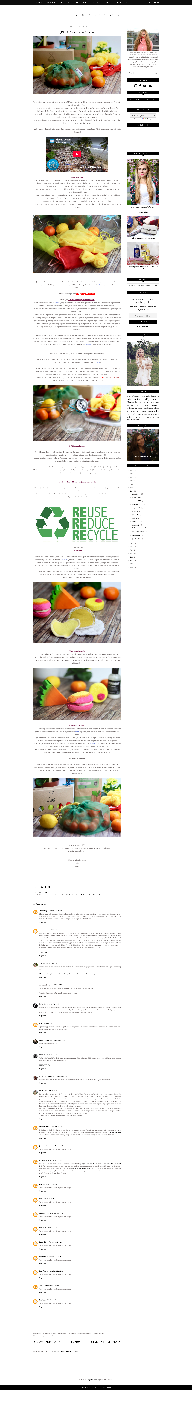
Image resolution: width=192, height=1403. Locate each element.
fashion (143, 411)
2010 (132, 567)
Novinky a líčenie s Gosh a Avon (142, 528)
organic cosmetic (153, 414)
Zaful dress (143, 340)
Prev (130, 444)
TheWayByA (43, 952)
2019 (132, 488)
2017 (132, 543)
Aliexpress (135, 396)
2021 (132, 481)
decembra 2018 (137, 494)
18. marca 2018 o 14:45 (55, 911)
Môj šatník (151, 399)
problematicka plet (133, 420)
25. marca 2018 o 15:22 (50, 1055)
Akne (129, 396)
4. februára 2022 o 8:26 (54, 1242)
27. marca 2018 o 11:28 (60, 1076)
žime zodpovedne (95, 895)
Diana (41, 1023)
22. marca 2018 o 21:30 (51, 1004)
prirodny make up (152, 417)
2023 (132, 474)
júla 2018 (135, 511)
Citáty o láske (143, 212)
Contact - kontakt (101, 3)
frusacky (89, 344)
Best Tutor (42, 1271)
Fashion (51, 3)
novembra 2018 (137, 497)
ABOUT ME (122, 3)
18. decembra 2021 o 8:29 (51, 1184)
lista (61, 895)
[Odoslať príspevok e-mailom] (45, 892)
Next (156, 444)
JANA (41, 1004)
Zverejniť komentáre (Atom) (65, 1352)
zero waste (81, 895)
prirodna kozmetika (136, 417)
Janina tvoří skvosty (46, 1076)
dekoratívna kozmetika (137, 408)
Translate (150, 119)
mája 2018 (135, 518)
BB (40, 1091)
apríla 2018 (136, 521)
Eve (40, 1228)
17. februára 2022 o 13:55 (55, 1271)
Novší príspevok (48, 1341)
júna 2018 (135, 515)
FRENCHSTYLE (44, 1065)
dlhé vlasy (136, 411)
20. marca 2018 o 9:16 (50, 963)
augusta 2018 (136, 508)
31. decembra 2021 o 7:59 (55, 1213)
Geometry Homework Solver (81, 1168)
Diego (41, 1199)
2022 (132, 477)
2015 (132, 550)
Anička (41, 930)
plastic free (69, 895)
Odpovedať (42, 922)
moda (139, 414)
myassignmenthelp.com (90, 1164)
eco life (45, 895)
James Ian (42, 1146)
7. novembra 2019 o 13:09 (54, 1146)
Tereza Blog (43, 911)
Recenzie (132, 402)
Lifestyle (79, 3)
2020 (132, 484)
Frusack (57, 302)
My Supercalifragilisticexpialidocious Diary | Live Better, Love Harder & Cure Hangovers (68, 974)
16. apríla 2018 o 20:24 (49, 1091)
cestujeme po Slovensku (137, 405)
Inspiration (155, 396)
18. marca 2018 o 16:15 (52, 930)
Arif (40, 1286)
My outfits (134, 399)
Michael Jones (44, 1126)
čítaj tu (100, 285)
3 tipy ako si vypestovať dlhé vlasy (143, 207)
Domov (38, 3)
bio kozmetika (153, 402)
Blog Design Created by (96, 1387)
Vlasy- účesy (142, 403)
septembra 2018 (137, 504)
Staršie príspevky (104, 1341)
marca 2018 (136, 525)
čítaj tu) (65, 559)
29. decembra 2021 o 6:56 (52, 1199)
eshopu (92, 743)
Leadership (42, 1242)
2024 (132, 470)
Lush (77, 731)
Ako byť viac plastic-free (139, 531)
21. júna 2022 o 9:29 (53, 1300)
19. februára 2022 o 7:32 (51, 1286)
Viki (40, 963)
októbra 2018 (136, 501)
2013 (132, 557)
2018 (132, 491)
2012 (132, 560)
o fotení (144, 414)
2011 (131, 564)
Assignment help (115, 1132)
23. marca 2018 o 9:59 (51, 1023)
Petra (41, 1055)
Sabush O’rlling (44, 1040)
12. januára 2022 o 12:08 (50, 1228)
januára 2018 (136, 539)
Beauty (64, 3)
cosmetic (155, 405)
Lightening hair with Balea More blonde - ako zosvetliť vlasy (143, 268)
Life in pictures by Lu (96, 15)
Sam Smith (42, 1213)
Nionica (42, 1160)
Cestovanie (145, 396)
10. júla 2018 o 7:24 (55, 1126)
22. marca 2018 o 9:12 (55, 985)
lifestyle (54, 895)
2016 (132, 547)
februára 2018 (137, 535)
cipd (40, 1184)
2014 (132, 553)
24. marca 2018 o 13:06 (57, 1040)
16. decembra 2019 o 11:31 (53, 1160)
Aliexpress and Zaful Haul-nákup (143, 238)
